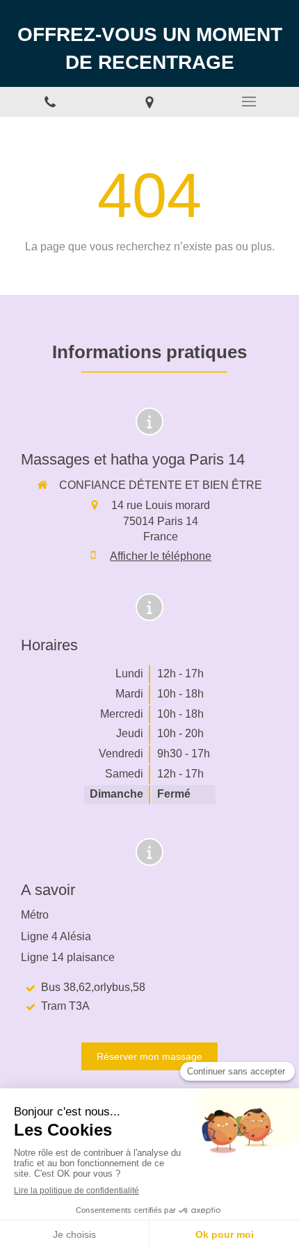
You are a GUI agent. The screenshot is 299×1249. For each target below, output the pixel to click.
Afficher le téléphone (160, 556)
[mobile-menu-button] (249, 101)
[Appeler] (49, 102)
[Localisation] (149, 102)
